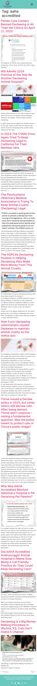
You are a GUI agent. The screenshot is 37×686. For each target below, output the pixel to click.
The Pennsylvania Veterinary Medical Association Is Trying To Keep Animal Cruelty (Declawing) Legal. (17, 201)
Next (33, 672)
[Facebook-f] (11, 683)
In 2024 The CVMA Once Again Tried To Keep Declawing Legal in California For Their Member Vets (18, 140)
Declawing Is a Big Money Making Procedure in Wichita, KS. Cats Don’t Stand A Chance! (18, 627)
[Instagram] (21, 683)
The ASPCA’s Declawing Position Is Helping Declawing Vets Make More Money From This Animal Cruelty (17, 261)
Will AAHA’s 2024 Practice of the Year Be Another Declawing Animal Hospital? (16, 76)
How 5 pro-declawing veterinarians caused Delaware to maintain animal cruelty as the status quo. (15, 328)
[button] (31, 4)
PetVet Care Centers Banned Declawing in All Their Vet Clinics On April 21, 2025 (18, 26)
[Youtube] (18, 683)
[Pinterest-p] (25, 683)
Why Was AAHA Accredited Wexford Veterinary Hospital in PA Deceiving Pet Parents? (18, 491)
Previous (5, 672)
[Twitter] (15, 683)
